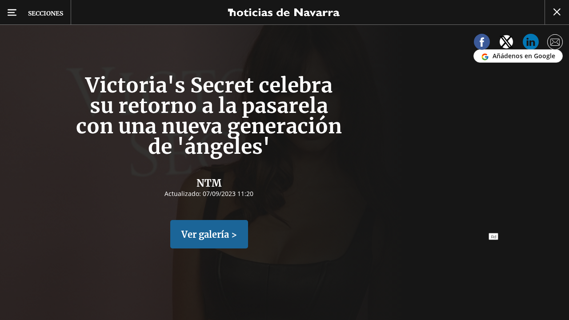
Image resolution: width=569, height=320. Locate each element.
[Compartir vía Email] (555, 43)
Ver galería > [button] (209, 234)
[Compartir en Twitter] (506, 43)
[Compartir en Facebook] (482, 43)
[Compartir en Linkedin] (531, 43)
